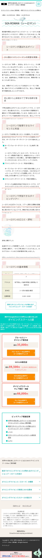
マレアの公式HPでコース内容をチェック (20, 401)
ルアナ (10, 441)
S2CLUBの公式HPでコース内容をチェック (20, 377)
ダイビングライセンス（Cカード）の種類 (17, 481)
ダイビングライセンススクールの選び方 (17, 497)
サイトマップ (26, 506)
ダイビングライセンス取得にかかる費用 (17, 489)
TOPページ (16, 506)
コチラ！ (16, 554)
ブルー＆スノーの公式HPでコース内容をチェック (21, 353)
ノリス (10, 432)
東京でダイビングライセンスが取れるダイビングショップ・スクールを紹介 (20, 305)
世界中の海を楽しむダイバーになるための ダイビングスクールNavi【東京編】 (21, 4)
